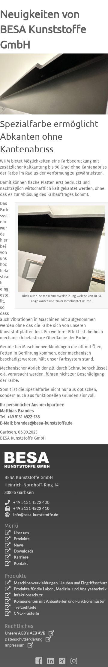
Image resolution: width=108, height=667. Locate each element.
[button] (27, 502)
